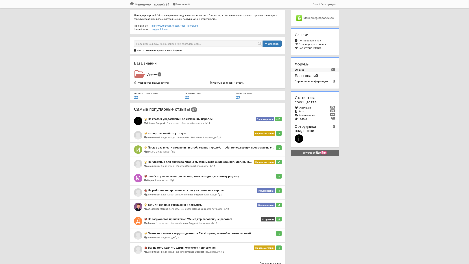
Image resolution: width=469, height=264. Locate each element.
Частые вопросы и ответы (228, 82)
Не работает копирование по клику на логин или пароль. (186, 190)
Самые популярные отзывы (162, 109)
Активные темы (193, 93)
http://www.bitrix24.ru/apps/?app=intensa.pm (175, 25)
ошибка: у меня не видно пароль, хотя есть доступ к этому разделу (193, 176)
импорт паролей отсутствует (167, 133)
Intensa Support (156, 123)
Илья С (151, 151)
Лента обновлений (310, 40)
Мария (150, 180)
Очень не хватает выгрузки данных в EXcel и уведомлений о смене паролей (199, 233)
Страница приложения (312, 44)
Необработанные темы (146, 93)
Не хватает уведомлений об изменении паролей (180, 119)
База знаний (145, 63)
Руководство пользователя (153, 82)
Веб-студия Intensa (310, 48)
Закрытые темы (244, 93)
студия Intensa (160, 29)
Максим (190, 166)
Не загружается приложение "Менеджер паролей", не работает (190, 219)
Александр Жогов (157, 208)
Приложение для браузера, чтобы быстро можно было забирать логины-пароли (202, 162)
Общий (299, 70)
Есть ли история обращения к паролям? (175, 205)
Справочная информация (311, 81)
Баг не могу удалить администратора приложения (182, 247)
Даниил (151, 223)
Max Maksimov (194, 137)
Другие (153, 74)
